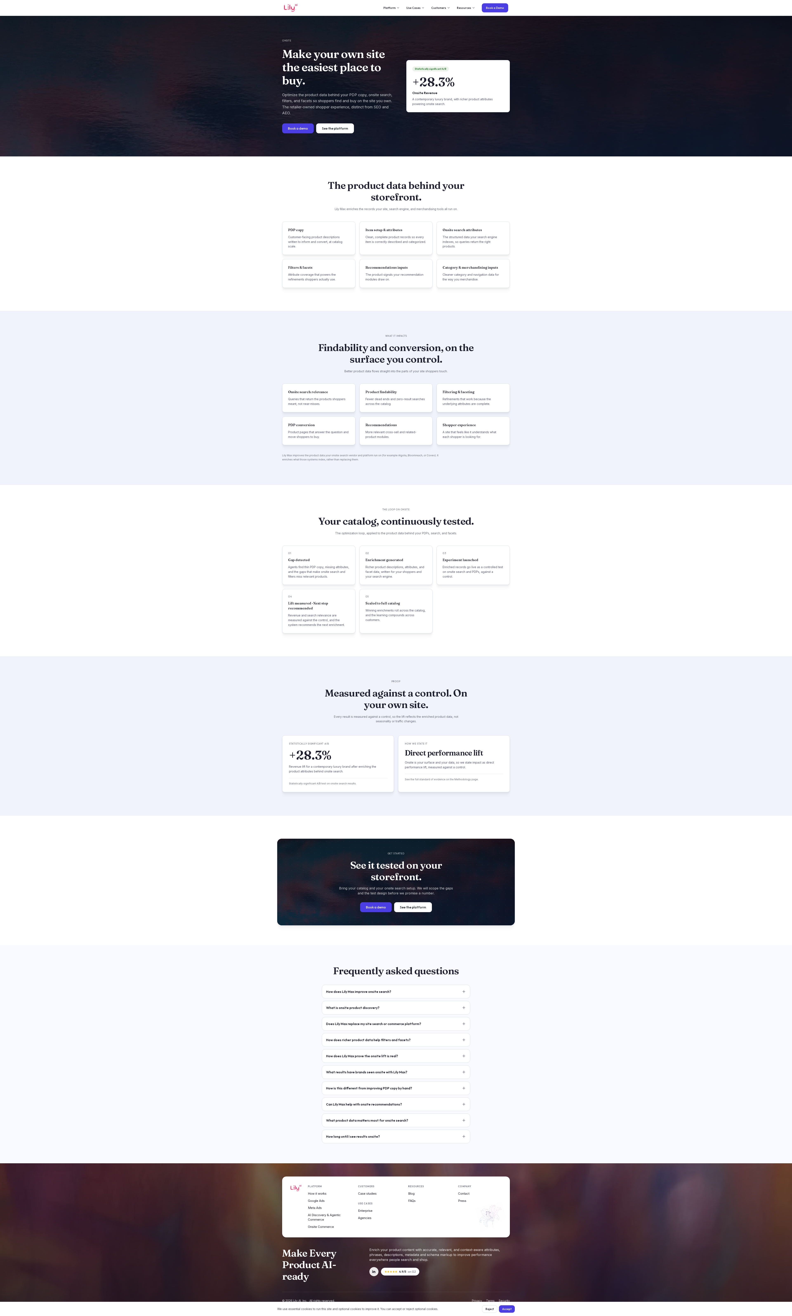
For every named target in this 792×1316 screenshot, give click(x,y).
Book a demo (298, 128)
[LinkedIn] (373, 1271)
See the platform (335, 128)
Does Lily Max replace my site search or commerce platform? (373, 1024)
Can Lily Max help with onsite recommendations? (364, 1104)
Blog (411, 1193)
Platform (389, 8)
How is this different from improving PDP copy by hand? (369, 1088)
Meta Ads (315, 1208)
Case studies (367, 1193)
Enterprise (365, 1211)
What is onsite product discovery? (353, 1008)
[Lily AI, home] (291, 8)
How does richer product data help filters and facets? (368, 1040)
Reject (490, 1309)
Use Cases (413, 8)
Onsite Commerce (321, 1227)
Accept (507, 1309)
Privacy (477, 1300)
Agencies (364, 1218)
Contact (463, 1193)
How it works (317, 1193)
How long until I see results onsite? (353, 1136)
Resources (464, 8)
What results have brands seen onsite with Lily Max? (366, 1072)
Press (462, 1201)
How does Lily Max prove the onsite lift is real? (362, 1056)
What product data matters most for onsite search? (367, 1120)
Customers (438, 8)
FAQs (412, 1201)
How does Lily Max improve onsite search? (358, 992)
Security (504, 1300)
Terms (490, 1300)
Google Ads (316, 1201)
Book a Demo (495, 8)
